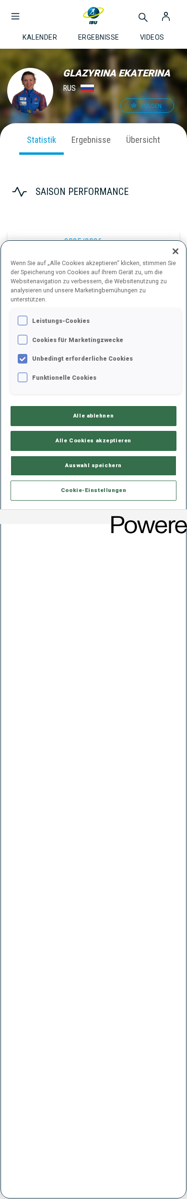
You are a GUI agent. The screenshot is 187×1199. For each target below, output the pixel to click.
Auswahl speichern (93, 465)
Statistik (41, 140)
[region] (93, 719)
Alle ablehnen (93, 415)
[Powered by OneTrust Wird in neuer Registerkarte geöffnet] (145, 518)
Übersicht (143, 140)
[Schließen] (175, 251)
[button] (15, 11)
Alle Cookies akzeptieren (93, 440)
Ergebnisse (91, 140)
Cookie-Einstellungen (93, 490)
